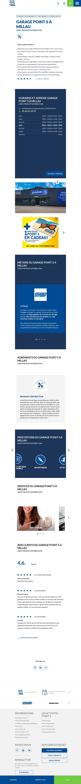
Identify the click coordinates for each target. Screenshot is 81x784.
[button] (64, 3)
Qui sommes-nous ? (21, 718)
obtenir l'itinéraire (54, 174)
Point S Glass (46, 721)
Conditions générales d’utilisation (26, 723)
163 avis (42, 79)
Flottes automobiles (48, 732)
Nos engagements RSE (22, 735)
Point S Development (22, 720)
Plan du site (19, 726)
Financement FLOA (21, 737)
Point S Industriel (47, 726)
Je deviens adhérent (54, 750)
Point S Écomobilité (48, 729)
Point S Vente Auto (48, 723)
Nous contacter (20, 729)
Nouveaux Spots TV (22, 732)
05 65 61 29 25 (29, 111)
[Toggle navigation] (77, 3)
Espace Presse (54, 760)
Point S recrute (54, 755)
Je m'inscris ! (24, 772)
